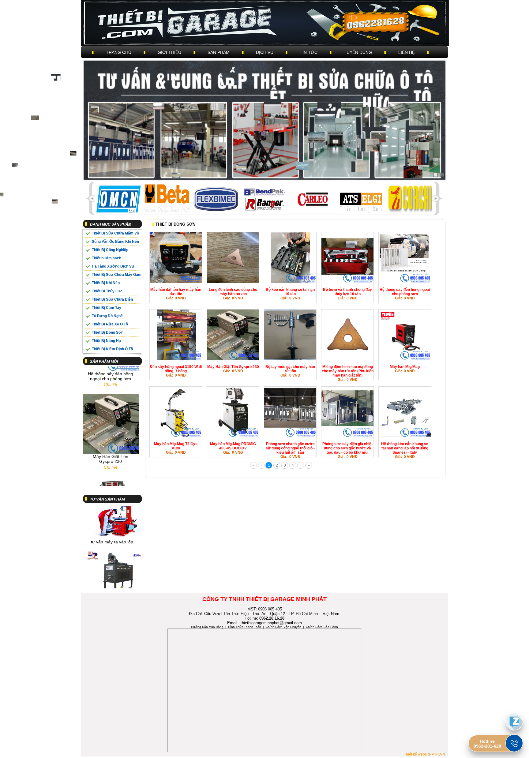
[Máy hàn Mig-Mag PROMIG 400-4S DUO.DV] (233, 436)
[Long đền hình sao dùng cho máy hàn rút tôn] (233, 282)
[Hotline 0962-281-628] (514, 743)
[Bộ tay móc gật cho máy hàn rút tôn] (290, 359)
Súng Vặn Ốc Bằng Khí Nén (115, 241)
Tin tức (308, 52)
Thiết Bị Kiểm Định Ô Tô (112, 349)
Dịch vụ (264, 52)
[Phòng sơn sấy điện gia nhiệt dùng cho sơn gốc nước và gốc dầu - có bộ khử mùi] (347, 436)
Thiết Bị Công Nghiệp (110, 250)
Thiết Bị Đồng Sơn (107, 332)
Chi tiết (110, 368)
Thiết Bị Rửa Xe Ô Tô (110, 324)
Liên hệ (406, 52)
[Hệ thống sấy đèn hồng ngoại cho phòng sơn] (405, 282)
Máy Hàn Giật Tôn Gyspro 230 (110, 443)
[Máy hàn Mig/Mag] (405, 359)
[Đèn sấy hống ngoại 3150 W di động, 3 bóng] (176, 359)
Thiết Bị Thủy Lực (107, 291)
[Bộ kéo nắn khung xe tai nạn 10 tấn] (290, 282)
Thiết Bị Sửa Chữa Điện (112, 299)
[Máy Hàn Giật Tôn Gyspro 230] (233, 359)
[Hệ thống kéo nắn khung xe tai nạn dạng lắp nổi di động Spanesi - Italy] (405, 436)
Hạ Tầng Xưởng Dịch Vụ (113, 266)
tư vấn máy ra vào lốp (112, 525)
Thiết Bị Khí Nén (106, 283)
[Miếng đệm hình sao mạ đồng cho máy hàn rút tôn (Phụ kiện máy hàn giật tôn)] (347, 359)
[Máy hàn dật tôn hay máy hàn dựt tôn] (176, 282)
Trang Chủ (118, 52)
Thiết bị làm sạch (106, 258)
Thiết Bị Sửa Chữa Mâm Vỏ (115, 233)
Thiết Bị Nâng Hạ (106, 341)
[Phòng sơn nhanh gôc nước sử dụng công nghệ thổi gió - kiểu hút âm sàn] (290, 436)
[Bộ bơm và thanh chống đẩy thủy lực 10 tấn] (347, 282)
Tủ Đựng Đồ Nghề (107, 316)
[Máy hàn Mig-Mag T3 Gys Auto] (176, 436)
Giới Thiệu (169, 52)
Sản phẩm (219, 52)
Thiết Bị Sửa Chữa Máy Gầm (116, 274)
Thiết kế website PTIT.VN (424, 754)
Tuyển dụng (358, 52)
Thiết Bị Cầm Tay (106, 308)
